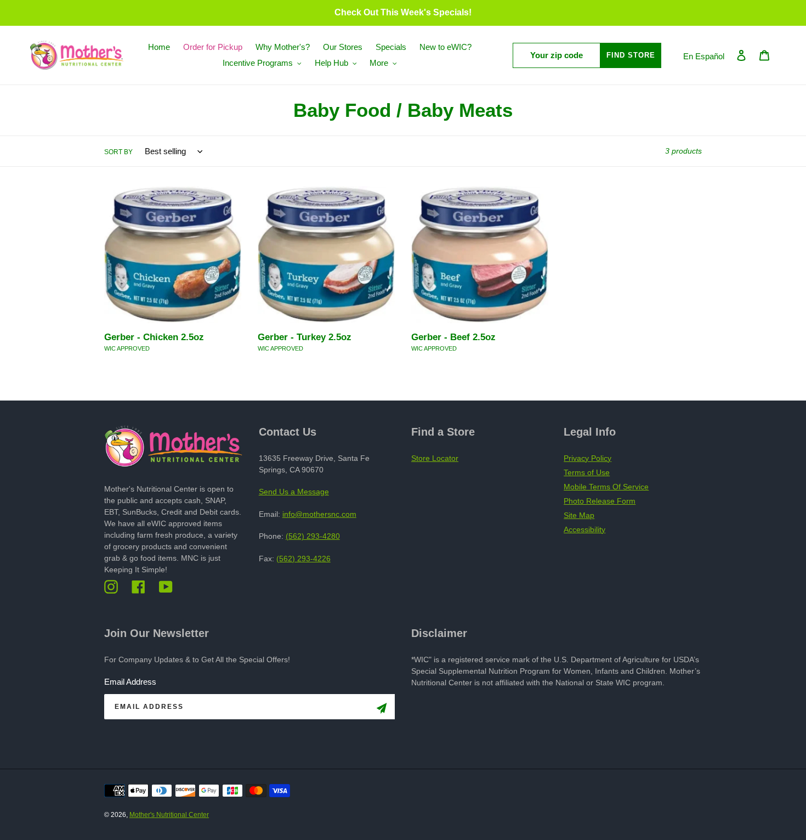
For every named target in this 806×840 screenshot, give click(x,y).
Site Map (579, 515)
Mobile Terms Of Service (606, 486)
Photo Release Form (599, 501)
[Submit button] (381, 710)
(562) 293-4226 (303, 558)
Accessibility (584, 529)
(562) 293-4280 (313, 536)
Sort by (118, 152)
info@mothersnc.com (319, 514)
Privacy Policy (587, 458)
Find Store (630, 55)
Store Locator (434, 458)
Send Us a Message (294, 491)
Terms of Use (587, 472)
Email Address (130, 681)
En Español (703, 56)
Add (193, 369)
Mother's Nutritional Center (169, 815)
